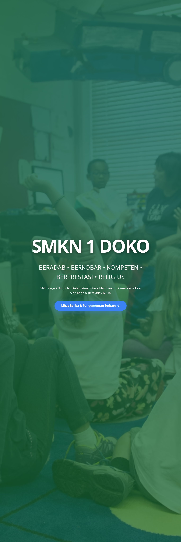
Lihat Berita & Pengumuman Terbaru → (90, 306)
